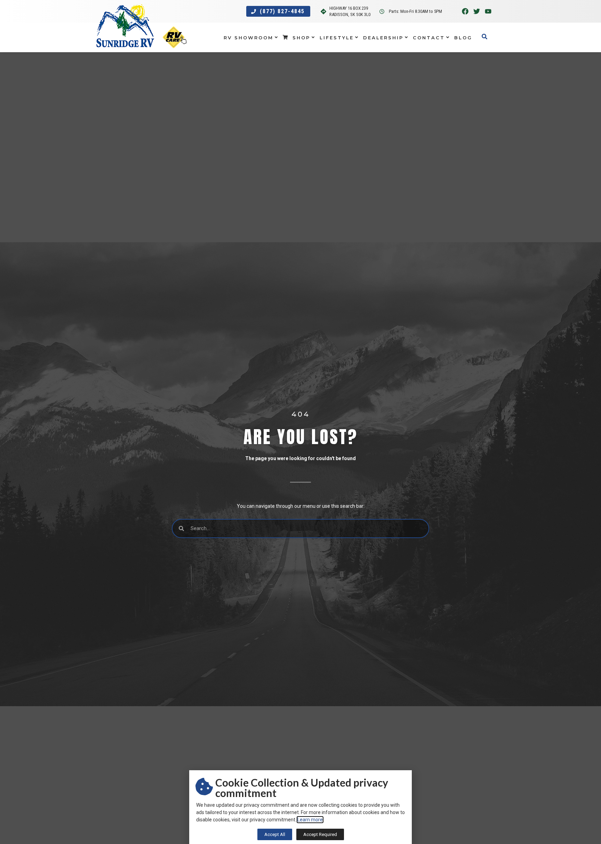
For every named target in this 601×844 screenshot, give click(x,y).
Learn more (310, 819)
